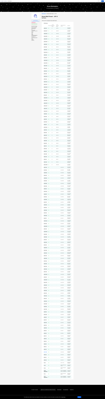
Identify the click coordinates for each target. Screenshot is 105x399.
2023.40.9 (45, 57)
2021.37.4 (45, 255)
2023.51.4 (45, 28)
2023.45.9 (45, 44)
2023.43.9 (45, 49)
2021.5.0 (45, 341)
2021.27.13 (45, 282)
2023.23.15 (45, 103)
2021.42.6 (45, 242)
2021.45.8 (45, 234)
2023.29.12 (45, 87)
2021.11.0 (45, 325)
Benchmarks (59, 389)
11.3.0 (45, 365)
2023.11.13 (45, 135)
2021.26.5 (45, 285)
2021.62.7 (45, 188)
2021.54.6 (45, 210)
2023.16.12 (45, 121)
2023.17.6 (45, 119)
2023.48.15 (45, 36)
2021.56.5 (45, 204)
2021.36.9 (45, 258)
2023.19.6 (45, 113)
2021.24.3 (45, 290)
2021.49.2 (45, 223)
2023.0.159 (45, 164)
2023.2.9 (45, 159)
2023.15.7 (45, 124)
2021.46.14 (45, 231)
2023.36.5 (45, 68)
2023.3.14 (45, 156)
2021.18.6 (45, 306)
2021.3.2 (45, 346)
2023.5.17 (45, 151)
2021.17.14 (45, 309)
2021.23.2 (45, 293)
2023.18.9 (45, 116)
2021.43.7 (45, 239)
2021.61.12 (45, 191)
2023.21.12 (45, 108)
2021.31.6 (45, 271)
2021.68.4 (45, 172)
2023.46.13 (45, 41)
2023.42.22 (45, 52)
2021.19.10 (45, 303)
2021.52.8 (45, 215)
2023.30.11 (45, 84)
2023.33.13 (45, 76)
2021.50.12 (45, 220)
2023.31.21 (45, 81)
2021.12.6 (45, 322)
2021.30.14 (45, 274)
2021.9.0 (45, 330)
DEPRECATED (33, 22)
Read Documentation (34, 27)
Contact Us (72, 389)
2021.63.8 (45, 186)
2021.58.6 (45, 199)
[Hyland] (35, 389)
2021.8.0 (45, 333)
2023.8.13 (45, 143)
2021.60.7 (45, 194)
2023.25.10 (45, 97)
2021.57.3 (45, 202)
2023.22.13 (45, 105)
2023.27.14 (45, 92)
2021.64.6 (45, 183)
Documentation (65, 389)
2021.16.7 (45, 311)
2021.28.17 (45, 279)
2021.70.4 (45, 167)
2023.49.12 (45, 33)
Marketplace (44, 13)
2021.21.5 (45, 298)
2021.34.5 (45, 263)
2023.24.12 (45, 100)
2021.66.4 (45, 178)
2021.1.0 (45, 357)
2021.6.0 (45, 338)
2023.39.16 (45, 60)
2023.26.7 (45, 95)
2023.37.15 (45, 65)
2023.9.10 (45, 140)
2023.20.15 (45, 111)
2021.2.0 (45, 354)
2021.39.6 (45, 250)
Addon (32, 34)
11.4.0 (45, 362)
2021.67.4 (45, 175)
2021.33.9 (45, 266)
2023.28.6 (45, 89)
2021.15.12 (45, 314)
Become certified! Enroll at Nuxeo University (48, 389)
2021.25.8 (45, 287)
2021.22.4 (45, 295)
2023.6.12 (45, 148)
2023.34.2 (45, 73)
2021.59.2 (45, 196)
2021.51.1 (45, 218)
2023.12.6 (45, 132)
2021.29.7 (45, 277)
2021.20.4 (45, 301)
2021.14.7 (45, 317)
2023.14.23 (45, 127)
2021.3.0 (45, 349)
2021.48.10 (45, 226)
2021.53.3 (45, 212)
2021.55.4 (45, 207)
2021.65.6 (45, 180)
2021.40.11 (45, 247)
